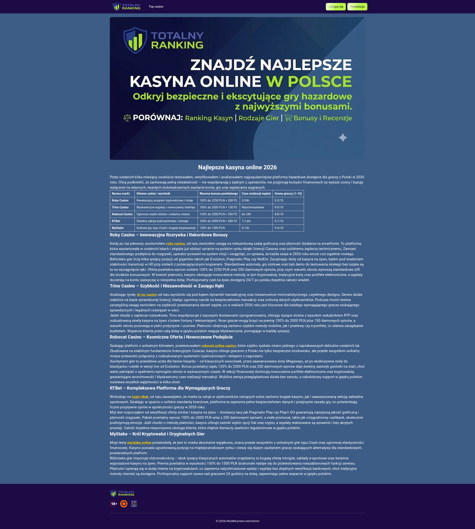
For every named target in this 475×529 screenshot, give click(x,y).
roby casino (175, 244)
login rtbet (140, 397)
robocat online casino (219, 346)
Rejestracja (357, 6)
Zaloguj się (336, 6)
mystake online (139, 443)
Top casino (156, 6)
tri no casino (147, 295)
